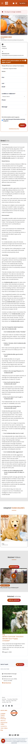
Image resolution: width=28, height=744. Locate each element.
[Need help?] (3, 741)
